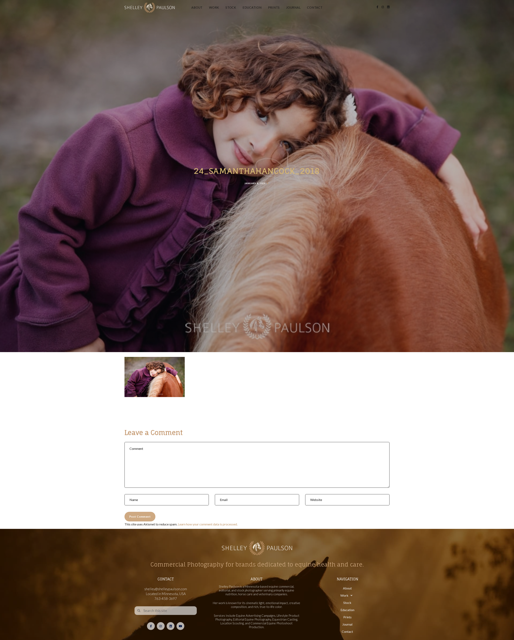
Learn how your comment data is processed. (208, 524)
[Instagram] (161, 626)
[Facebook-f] (151, 626)
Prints (274, 7)
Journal (293, 7)
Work (214, 7)
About (197, 7)
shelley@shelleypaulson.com (165, 589)
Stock (230, 7)
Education (252, 7)
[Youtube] (180, 626)
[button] (347, 595)
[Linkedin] (170, 626)
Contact (314, 7)
